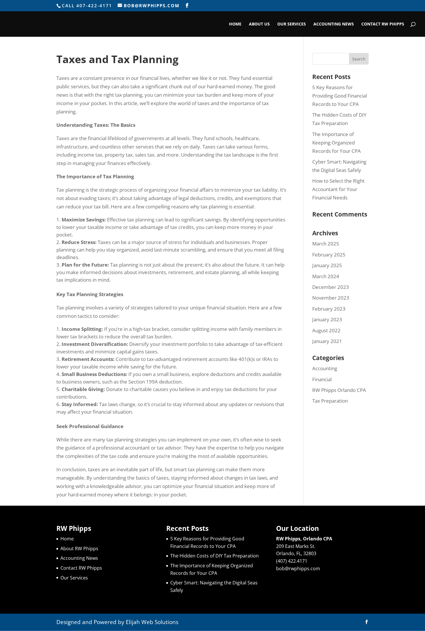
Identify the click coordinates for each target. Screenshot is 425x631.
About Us (259, 24)
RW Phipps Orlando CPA (339, 390)
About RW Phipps (79, 548)
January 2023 (327, 319)
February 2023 (328, 308)
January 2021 (327, 341)
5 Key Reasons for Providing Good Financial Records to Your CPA (339, 95)
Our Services (291, 24)
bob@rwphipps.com (298, 568)
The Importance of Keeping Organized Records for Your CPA (336, 142)
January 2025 (327, 265)
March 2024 (325, 276)
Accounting (324, 368)
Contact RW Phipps (382, 24)
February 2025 (328, 254)
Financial (322, 379)
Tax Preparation (330, 400)
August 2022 (326, 330)
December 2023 (330, 287)
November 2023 (330, 297)
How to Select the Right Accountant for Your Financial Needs (338, 189)
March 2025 (325, 243)
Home (235, 24)
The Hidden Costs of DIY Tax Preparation (214, 556)
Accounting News (333, 24)
